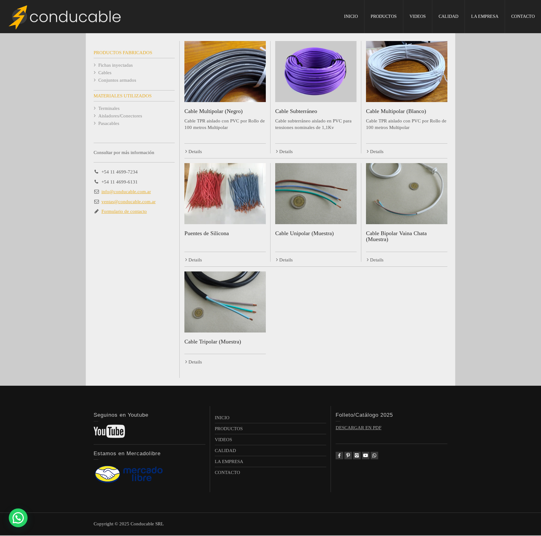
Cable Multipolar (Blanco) (396, 111)
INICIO (351, 16)
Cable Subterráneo (296, 111)
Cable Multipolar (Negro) (213, 111)
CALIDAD (448, 16)
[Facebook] (339, 455)
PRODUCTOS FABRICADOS (123, 52)
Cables (104, 72)
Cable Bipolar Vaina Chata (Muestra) (396, 236)
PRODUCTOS (384, 16)
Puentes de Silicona (206, 233)
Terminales (109, 108)
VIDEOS (418, 16)
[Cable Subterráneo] (316, 71)
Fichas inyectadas (115, 65)
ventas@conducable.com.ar (128, 201)
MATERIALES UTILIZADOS (123, 95)
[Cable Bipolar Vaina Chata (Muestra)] (406, 193)
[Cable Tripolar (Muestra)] (225, 301)
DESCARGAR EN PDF (358, 427)
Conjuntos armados (117, 80)
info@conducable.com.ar (126, 191)
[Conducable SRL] (65, 16)
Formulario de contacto (124, 211)
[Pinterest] (348, 455)
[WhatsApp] (374, 455)
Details (195, 151)
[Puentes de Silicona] (225, 193)
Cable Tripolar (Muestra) (212, 341)
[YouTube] (365, 455)
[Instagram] (357, 455)
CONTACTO (523, 16)
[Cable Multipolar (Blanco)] (406, 71)
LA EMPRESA (484, 16)
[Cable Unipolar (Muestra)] (316, 193)
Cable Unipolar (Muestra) (304, 233)
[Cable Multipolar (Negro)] (225, 71)
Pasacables (108, 123)
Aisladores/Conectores (120, 115)
